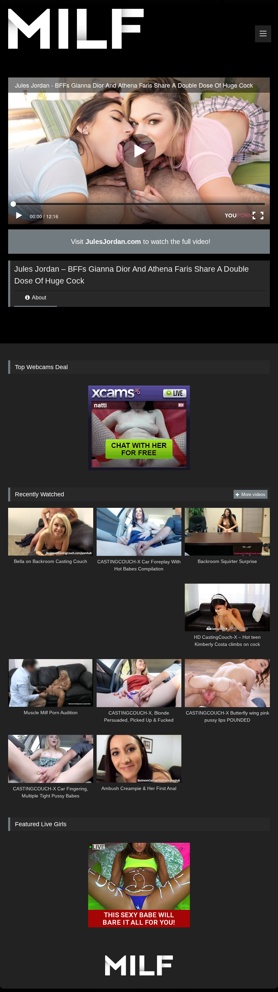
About (38, 297)
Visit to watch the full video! (140, 241)
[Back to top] (257, 971)
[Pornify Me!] (139, 30)
